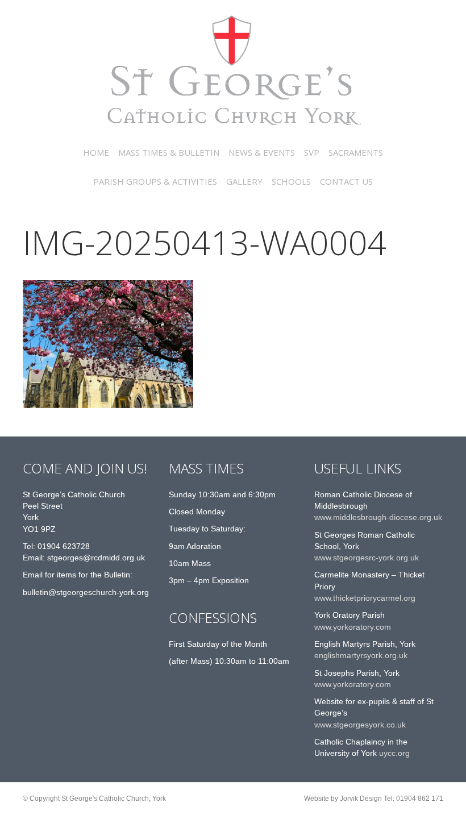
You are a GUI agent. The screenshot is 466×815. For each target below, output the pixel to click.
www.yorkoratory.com (352, 626)
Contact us (346, 181)
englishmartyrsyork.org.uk (360, 655)
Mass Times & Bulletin (168, 152)
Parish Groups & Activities (155, 181)
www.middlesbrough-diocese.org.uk (378, 517)
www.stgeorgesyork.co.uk (360, 724)
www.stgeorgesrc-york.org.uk (366, 557)
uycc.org (393, 753)
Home (96, 152)
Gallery (244, 181)
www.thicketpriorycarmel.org (364, 597)
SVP (311, 152)
